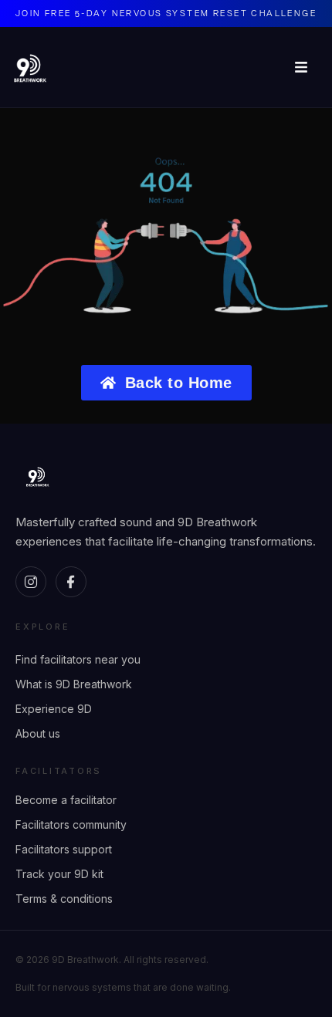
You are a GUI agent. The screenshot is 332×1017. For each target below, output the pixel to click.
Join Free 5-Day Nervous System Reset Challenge (166, 13)
